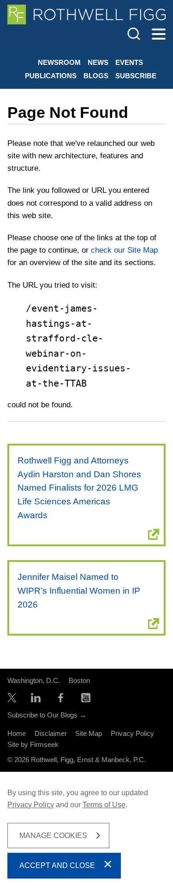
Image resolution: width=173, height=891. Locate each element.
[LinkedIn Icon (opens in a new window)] (36, 700)
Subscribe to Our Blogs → (46, 715)
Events (129, 62)
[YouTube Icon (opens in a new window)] (85, 700)
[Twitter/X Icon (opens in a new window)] (12, 700)
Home (16, 733)
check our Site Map (124, 250)
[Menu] (158, 34)
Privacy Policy (132, 733)
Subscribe (135, 76)
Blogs (96, 76)
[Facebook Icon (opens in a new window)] (60, 700)
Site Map (88, 733)
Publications (51, 76)
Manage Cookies (53, 835)
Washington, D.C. (33, 680)
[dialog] (86, 831)
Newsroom (59, 62)
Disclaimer (51, 733)
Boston (79, 680)
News (98, 62)
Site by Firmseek (33, 744)
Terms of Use (104, 805)
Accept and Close (57, 865)
